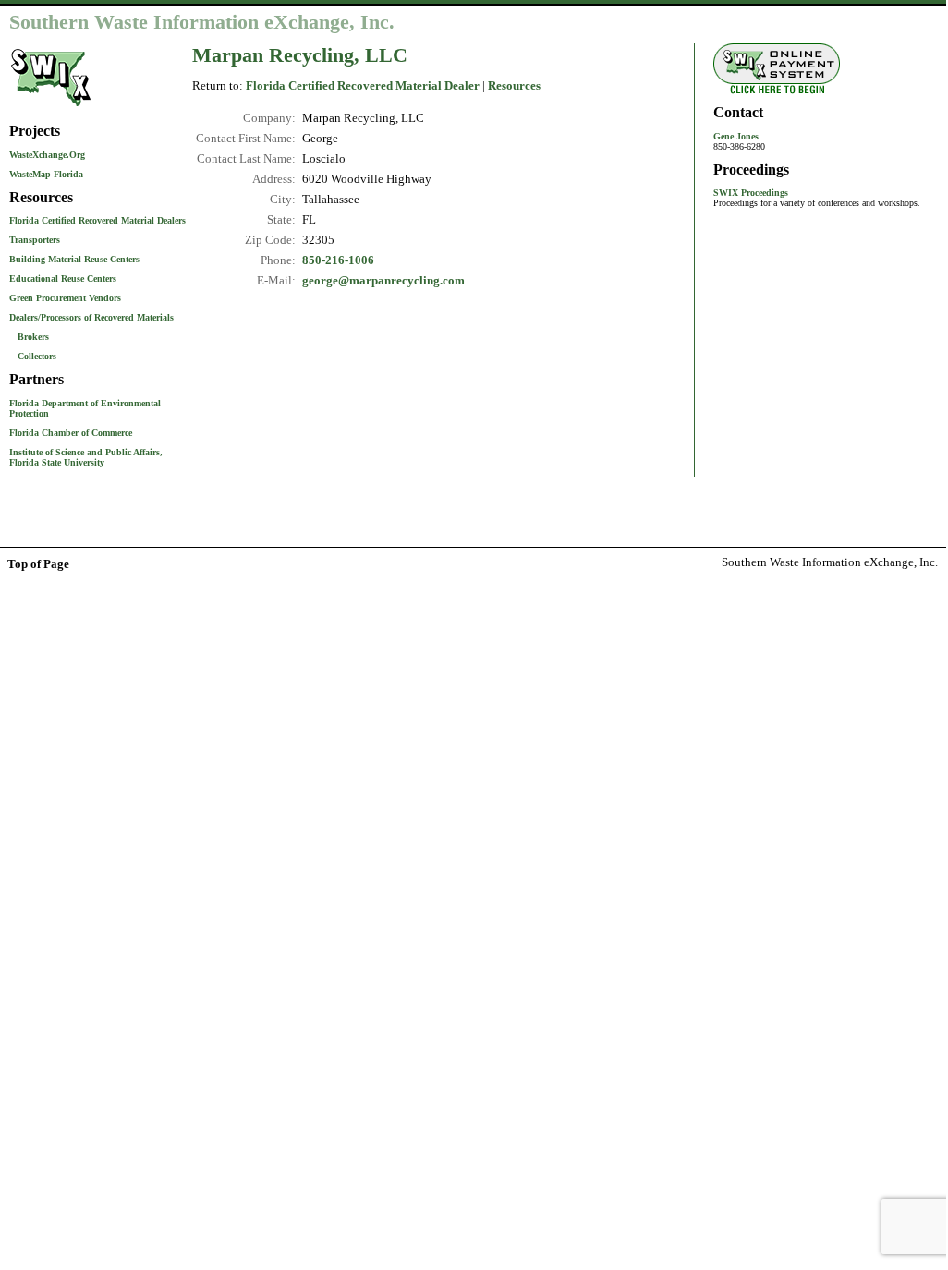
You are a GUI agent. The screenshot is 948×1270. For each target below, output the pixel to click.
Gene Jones (736, 136)
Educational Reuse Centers (62, 278)
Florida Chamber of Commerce (70, 433)
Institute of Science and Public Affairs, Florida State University (86, 457)
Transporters (34, 240)
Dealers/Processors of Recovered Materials (91, 317)
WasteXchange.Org (47, 155)
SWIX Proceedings (750, 192)
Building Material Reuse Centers (74, 259)
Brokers (33, 337)
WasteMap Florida (46, 174)
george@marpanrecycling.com (383, 280)
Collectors (37, 356)
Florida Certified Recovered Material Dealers (97, 220)
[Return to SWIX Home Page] (50, 107)
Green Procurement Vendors (65, 298)
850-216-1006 (338, 260)
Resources (514, 85)
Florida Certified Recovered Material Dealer (363, 85)
